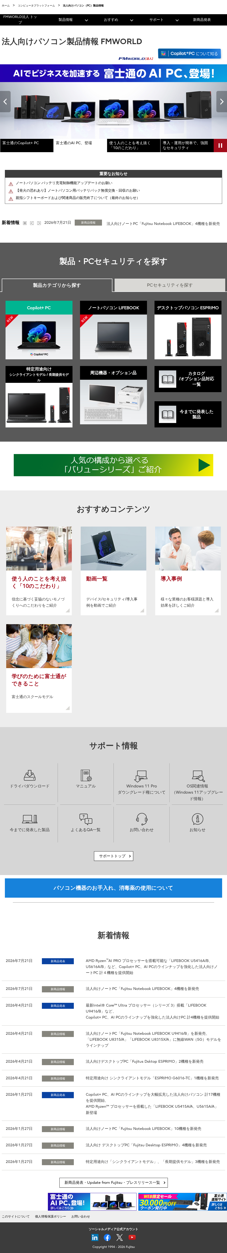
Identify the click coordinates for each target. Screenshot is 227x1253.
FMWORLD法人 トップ (20, 20)
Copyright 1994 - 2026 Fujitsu (113, 1247)
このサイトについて (16, 1216)
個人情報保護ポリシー (50, 1216)
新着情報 (11, 222)
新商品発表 (202, 20)
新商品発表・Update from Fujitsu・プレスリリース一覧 (112, 1182)
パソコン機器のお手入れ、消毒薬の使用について (113, 888)
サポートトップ (112, 856)
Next (221, 101)
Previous (5, 101)
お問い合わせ (80, 1216)
